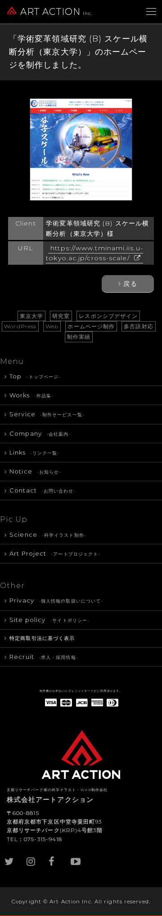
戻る (130, 284)
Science (47, 534)
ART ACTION (56, 11)
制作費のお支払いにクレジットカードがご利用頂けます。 (81, 691)
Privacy (56, 600)
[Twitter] (10, 857)
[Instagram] (32, 857)
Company (40, 433)
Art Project (54, 553)
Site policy (49, 619)
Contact (42, 490)
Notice (35, 471)
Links (34, 452)
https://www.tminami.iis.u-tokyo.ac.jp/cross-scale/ (94, 253)
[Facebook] (54, 857)
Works (31, 395)
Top (35, 376)
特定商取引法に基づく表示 (42, 638)
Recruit (43, 656)
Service (47, 414)
